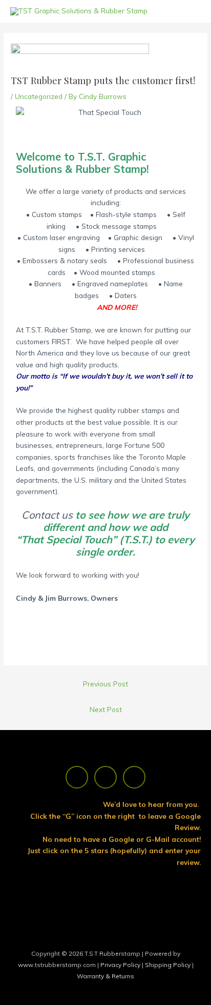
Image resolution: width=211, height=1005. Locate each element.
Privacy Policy (121, 965)
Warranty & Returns (105, 976)
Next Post (106, 709)
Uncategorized (38, 96)
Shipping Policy (168, 965)
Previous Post (105, 683)
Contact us (47, 514)
